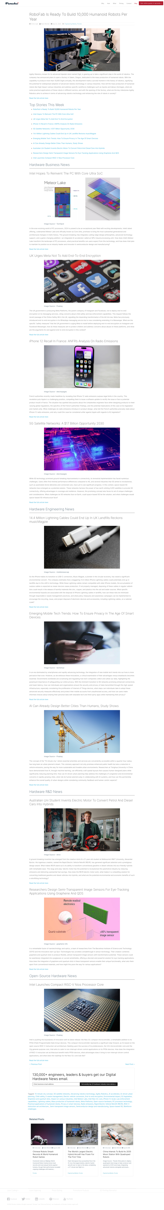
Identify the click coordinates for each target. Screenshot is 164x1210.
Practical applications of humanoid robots (44, 1104)
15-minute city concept (44, 1094)
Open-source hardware (103, 1101)
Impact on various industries (62, 1099)
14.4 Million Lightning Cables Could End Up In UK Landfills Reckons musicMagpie (64, 134)
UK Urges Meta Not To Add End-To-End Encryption (53, 119)
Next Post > (130, 1064)
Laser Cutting (12, 1190)
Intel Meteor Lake (80, 1099)
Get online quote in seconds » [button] (151, 3)
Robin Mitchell (45, 24)
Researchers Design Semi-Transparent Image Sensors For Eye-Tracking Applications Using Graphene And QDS (76, 153)
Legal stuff (75, 1204)
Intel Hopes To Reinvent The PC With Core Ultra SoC (53, 114)
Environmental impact (112, 1096)
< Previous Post (35, 1064)
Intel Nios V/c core (95, 1099)
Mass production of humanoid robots (65, 1101)
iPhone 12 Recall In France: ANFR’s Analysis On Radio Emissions (57, 124)
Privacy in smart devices (70, 1104)
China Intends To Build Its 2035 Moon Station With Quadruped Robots (117, 1154)
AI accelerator (114, 1094)
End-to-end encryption (94, 1096)
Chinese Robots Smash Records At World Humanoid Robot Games (45, 1154)
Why (102, 3)
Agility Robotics (102, 1094)
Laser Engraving (35, 1190)
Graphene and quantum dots (39, 1099)
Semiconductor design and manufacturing (92, 1106)
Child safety (40, 1096)
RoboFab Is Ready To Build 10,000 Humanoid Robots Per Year (57, 109)
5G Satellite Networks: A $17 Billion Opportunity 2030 (53, 129)
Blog (136, 3)
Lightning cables (44, 1101)
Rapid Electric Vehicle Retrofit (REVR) (108, 1104)
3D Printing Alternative (108, 1190)
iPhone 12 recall (109, 1099)
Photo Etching (57, 1190)
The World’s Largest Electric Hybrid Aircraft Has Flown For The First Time (81, 1154)
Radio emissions (87, 1104)
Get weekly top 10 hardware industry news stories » (98, 1084)
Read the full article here (38, 98)
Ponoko (79, 24)
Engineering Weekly (70, 24)
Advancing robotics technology (83, 1094)
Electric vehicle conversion (74, 1096)
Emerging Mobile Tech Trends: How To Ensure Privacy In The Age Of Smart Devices (65, 138)
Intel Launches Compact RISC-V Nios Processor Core (53, 158)
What (114, 3)
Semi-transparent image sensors (62, 1106)
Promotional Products (81, 1190)
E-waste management (54, 1096)
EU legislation (126, 1096)
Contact (129, 3)
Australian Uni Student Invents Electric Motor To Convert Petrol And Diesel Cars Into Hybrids (69, 148)
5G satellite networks (62, 1094)
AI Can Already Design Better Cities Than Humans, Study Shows (58, 143)
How (108, 3)
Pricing (121, 3)
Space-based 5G (116, 1106)
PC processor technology (122, 1101)
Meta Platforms (87, 1101)
